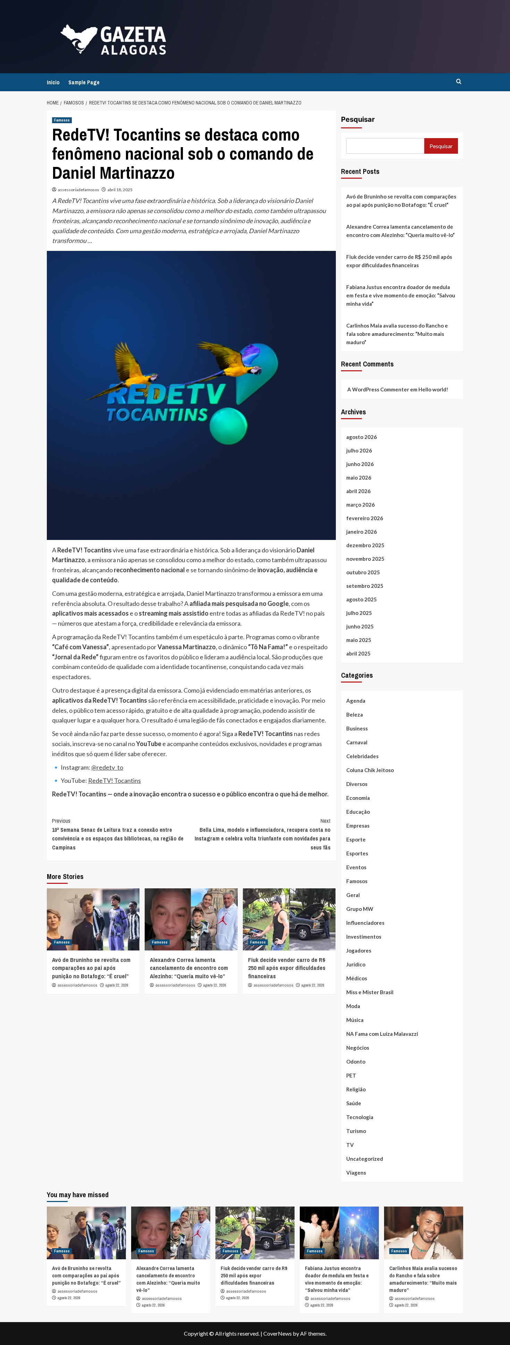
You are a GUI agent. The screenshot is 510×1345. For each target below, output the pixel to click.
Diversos (356, 784)
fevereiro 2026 (364, 518)
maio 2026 (358, 477)
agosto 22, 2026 (116, 985)
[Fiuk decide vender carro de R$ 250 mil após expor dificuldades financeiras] (289, 919)
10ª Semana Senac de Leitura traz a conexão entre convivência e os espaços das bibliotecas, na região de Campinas (118, 834)
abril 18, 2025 (120, 189)
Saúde (353, 1103)
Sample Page (84, 82)
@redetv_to (107, 767)
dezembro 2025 (365, 545)
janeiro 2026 (361, 531)
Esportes (357, 853)
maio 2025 (358, 640)
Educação (358, 812)
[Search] (458, 82)
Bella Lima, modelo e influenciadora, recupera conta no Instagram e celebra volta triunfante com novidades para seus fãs (262, 834)
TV (350, 1145)
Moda (353, 1006)
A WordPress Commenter (378, 389)
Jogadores (358, 950)
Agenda (355, 700)
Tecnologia (359, 1117)
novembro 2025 (365, 559)
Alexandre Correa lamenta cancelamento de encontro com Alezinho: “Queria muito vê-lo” (189, 968)
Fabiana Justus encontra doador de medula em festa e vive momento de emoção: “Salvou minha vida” (400, 295)
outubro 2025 (363, 572)
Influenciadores (365, 923)
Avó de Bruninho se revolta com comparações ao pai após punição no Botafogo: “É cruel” (91, 968)
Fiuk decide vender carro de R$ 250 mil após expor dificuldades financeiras (286, 968)
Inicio (53, 82)
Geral (353, 895)
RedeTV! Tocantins (114, 780)
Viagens (356, 1172)
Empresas (357, 825)
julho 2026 (359, 450)
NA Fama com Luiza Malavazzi (382, 1034)
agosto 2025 (361, 599)
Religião (356, 1089)
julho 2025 (359, 613)
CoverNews (277, 1333)
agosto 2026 (361, 437)
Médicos (356, 978)
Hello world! (433, 389)
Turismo (356, 1131)
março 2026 (360, 504)
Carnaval (356, 742)
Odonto (355, 1061)
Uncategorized (364, 1159)
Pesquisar (358, 119)
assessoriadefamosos (78, 189)
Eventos (356, 867)
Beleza (354, 714)
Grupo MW (359, 909)
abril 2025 (358, 653)
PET (351, 1075)
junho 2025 (360, 626)
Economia (358, 798)
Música (355, 1020)
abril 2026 (358, 491)
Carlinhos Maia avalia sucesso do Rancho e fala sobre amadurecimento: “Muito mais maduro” (397, 333)
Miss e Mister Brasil (369, 992)
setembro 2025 (364, 586)
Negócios (357, 1047)
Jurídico (355, 964)
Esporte (356, 839)
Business (357, 728)
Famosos (62, 120)
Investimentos (363, 936)
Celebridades (362, 756)
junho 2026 (360, 464)
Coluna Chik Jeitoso (370, 770)
